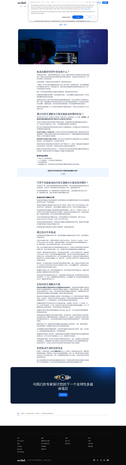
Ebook (37, 413)
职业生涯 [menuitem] (19, 449)
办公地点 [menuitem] (19, 446)
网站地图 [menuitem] (90, 446)
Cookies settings (66, 17)
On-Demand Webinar (47, 413)
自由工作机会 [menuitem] (20, 451)
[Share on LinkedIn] (104, 460)
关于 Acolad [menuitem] (20, 441)
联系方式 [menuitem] (67, 443)
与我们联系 (63, 394)
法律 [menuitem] (89, 441)
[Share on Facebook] (94, 460)
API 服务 (63, 174)
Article (23, 413)
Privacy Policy (87, 8)
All (18, 413)
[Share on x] (98, 460)
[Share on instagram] (101, 460)
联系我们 (105, 2)
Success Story (30, 413)
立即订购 (99, 2)
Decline (89, 17)
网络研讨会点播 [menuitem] (45, 441)
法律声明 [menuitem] (90, 443)
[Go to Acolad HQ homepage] (22, 3)
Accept (77, 17)
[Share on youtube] (108, 460)
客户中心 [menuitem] (67, 441)
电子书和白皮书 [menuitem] (45, 443)
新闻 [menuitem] (18, 443)
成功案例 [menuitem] (43, 446)
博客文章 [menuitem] (43, 449)
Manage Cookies (47, 460)
